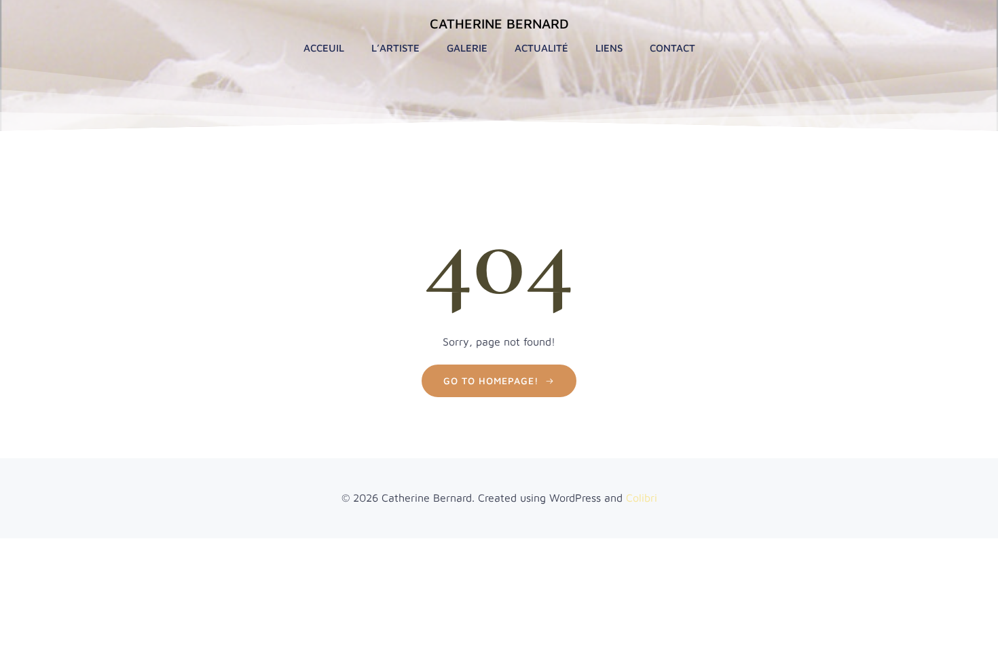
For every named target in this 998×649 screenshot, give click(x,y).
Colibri (641, 498)
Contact (672, 48)
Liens (609, 48)
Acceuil (323, 48)
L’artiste (395, 48)
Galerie (467, 48)
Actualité (541, 48)
